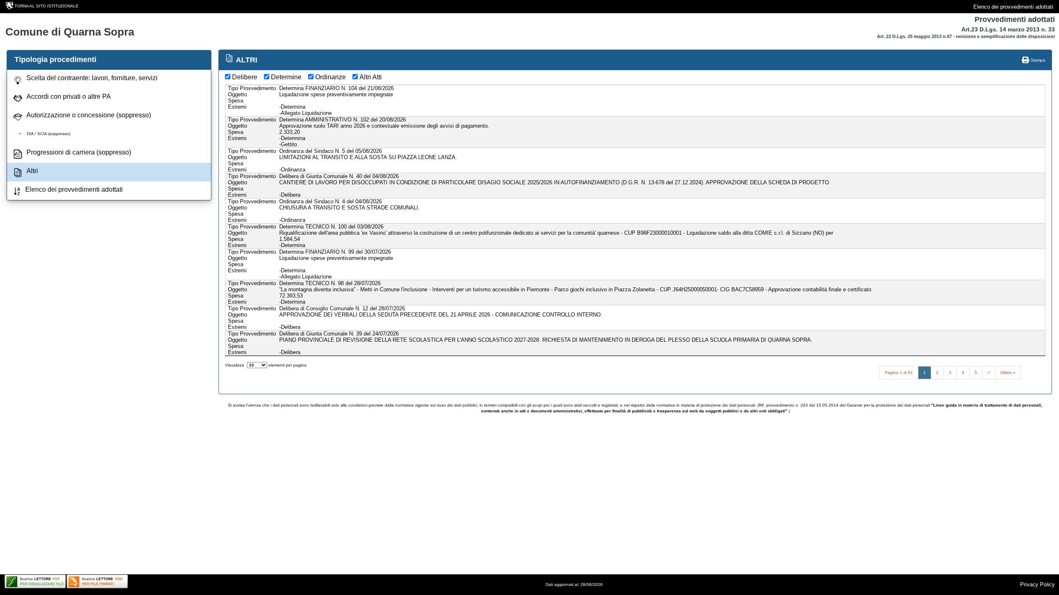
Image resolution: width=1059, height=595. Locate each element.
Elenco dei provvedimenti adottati (1013, 7)
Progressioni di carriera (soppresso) (78, 152)
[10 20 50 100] (257, 365)
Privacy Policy (1037, 584)
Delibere (244, 77)
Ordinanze (330, 77)
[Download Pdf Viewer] (35, 581)
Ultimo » (1008, 372)
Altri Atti (370, 77)
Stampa (1037, 60)
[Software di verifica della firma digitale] (97, 581)
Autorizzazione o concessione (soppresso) (88, 115)
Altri (32, 170)
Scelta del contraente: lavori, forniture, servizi (92, 77)
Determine (286, 77)
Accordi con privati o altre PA (68, 96)
